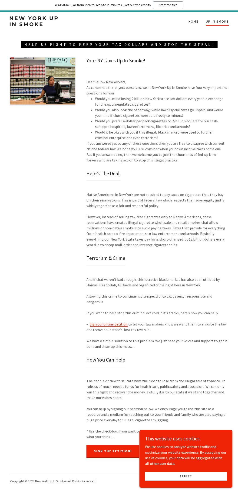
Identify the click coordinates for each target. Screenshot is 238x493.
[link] (38, 24)
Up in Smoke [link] (217, 21)
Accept (186, 476)
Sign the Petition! (113, 451)
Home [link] (193, 21)
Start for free (168, 5)
